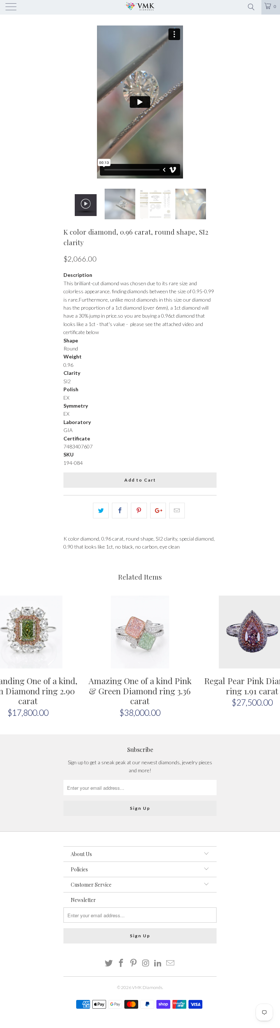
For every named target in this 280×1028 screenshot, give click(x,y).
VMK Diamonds (147, 987)
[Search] (250, 6)
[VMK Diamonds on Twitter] (109, 963)
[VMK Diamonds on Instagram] (145, 963)
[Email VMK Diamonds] (170, 963)
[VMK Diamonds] (140, 7)
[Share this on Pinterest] (139, 510)
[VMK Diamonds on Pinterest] (133, 963)
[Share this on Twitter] (101, 510)
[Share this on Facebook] (120, 510)
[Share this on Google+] (158, 510)
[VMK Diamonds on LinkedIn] (158, 963)
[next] (208, 102)
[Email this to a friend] (177, 510)
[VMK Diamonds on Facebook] (121, 963)
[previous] (71, 102)
